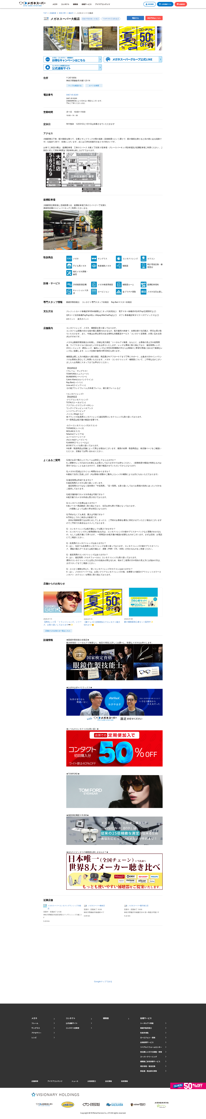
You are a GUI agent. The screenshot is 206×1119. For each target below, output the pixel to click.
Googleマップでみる (103, 981)
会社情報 (108, 1081)
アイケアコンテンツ (102, 4)
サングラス (35, 1028)
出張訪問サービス (147, 1042)
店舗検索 (182, 4)
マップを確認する (75, 85)
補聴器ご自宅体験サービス (150, 1061)
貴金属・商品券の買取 (148, 1071)
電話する (135, 18)
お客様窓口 (92, 1081)
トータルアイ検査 (146, 1023)
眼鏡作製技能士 (146, 1028)
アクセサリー (36, 1033)
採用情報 (151, 4)
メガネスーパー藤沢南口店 (138, 905)
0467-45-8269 (72, 94)
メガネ (54, 4)
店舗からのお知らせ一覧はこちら (57, 631)
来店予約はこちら (154, 18)
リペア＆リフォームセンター (151, 1047)
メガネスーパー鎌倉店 (97, 905)
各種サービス (87, 4)
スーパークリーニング (148, 1056)
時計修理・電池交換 (147, 1066)
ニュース (75, 1081)
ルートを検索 (94, 85)
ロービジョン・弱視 (147, 1037)
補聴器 (75, 4)
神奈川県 (62, 13)
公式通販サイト (166, 4)
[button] (61, 38)
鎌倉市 (71, 13)
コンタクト (65, 4)
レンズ (33, 1037)
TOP (45, 13)
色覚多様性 (144, 1033)
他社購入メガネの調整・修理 (151, 1052)
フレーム (34, 1023)
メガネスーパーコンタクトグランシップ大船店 (64, 907)
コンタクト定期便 (72, 1028)
